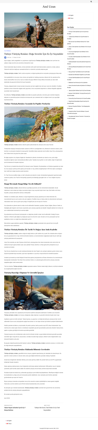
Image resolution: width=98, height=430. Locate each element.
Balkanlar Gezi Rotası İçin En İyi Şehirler (78, 82)
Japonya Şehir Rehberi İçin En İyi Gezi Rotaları (80, 90)
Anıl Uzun (9, 57)
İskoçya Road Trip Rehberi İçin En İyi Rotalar (79, 71)
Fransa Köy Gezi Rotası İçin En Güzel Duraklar (79, 98)
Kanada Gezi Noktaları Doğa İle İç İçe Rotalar (79, 74)
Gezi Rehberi (7, 50)
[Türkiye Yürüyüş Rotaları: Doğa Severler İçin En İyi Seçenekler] (33, 47)
